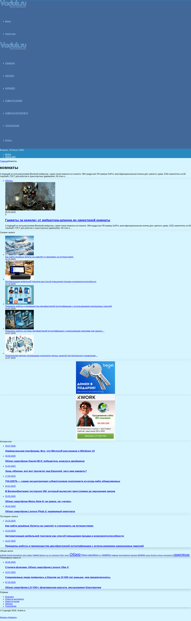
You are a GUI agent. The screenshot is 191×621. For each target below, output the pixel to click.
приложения (168, 555)
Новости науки (12, 601)
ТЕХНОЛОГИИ (12, 126)
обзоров (153, 555)
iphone (42, 555)
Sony (62, 555)
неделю (141, 555)
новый (148, 555)
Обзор (75, 554)
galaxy (29, 555)
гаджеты (106, 555)
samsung (56, 555)
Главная (4, 161)
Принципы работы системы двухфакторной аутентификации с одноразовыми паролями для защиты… (54, 331)
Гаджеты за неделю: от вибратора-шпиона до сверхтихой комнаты (57, 220)
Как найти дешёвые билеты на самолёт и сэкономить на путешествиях (39, 257)
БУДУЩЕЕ (10, 88)
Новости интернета (16, 113)
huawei (36, 555)
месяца (134, 555)
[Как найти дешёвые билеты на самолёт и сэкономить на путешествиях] (19, 254)
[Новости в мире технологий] (13, 7)
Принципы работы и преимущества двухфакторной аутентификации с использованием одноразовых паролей (58, 306)
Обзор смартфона (89, 555)
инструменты (124, 555)
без (100, 555)
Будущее (9, 597)
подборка (160, 555)
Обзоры (9, 604)
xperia (67, 555)
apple (24, 555)
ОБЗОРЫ (9, 76)
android (3, 555)
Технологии (10, 606)
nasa (47, 555)
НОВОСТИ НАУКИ (13, 101)
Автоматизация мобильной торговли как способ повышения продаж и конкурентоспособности (50, 281)
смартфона (181, 554)
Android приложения (14, 555)
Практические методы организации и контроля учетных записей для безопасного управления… (51, 356)
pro (50, 555)
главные (114, 555)
